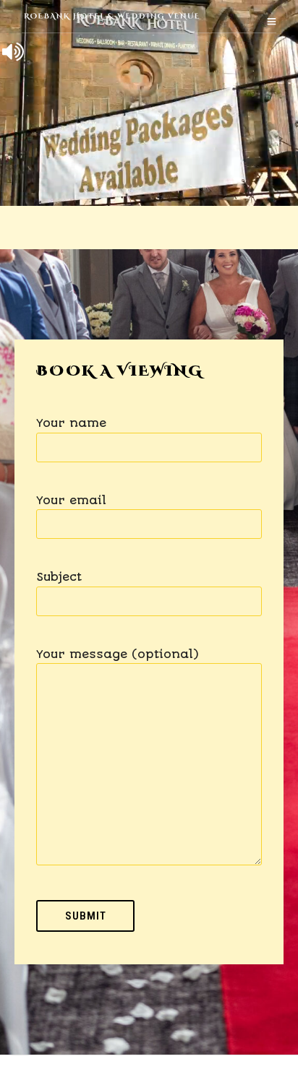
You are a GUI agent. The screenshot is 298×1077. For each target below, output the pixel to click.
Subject (59, 577)
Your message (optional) (117, 654)
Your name (71, 423)
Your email (71, 500)
